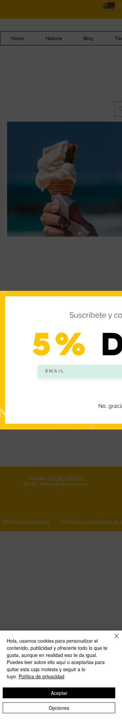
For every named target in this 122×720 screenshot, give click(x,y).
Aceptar (59, 692)
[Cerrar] (112, 640)
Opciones (59, 707)
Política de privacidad (41, 676)
